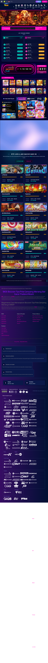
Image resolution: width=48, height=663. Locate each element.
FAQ (2, 333)
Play (7, 71)
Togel (31, 7)
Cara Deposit (4, 329)
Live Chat (33, 646)
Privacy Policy (16, 341)
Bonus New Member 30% (38, 315)
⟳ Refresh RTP (28, 161)
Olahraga (22, 7)
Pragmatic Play (20, 315)
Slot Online (4, 319)
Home (33, 518)
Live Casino (25, 8)
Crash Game (33, 8)
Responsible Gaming (23, 341)
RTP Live (19, 319)
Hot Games (16, 8)
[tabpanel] (24, 18)
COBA (23, 103)
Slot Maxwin (4, 321)
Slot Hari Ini (4, 323)
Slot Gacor (4, 317)
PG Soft (18, 317)
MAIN (6, 82)
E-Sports (41, 8)
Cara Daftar (4, 328)
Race (28, 7)
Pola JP (18, 323)
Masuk (38, 1)
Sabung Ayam (44, 8)
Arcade (36, 7)
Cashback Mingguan (37, 319)
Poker (39, 7)
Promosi (33, 614)
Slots (19, 7)
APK (33, 550)
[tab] (22, 98)
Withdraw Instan (36, 321)
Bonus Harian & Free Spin (38, 317)
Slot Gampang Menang (21, 321)
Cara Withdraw (4, 331)
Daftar (44, 1)
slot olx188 (4, 315)
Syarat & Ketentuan (5, 335)
